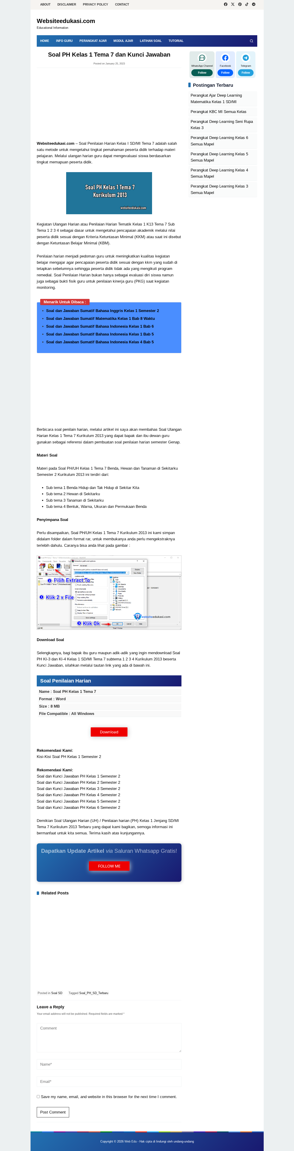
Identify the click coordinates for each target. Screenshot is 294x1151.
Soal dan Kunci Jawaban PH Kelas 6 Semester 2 (78, 807)
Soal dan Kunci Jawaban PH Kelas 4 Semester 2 (78, 795)
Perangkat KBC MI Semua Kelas (218, 112)
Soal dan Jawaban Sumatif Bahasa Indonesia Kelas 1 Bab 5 (100, 334)
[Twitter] (232, 5)
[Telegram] (253, 5)
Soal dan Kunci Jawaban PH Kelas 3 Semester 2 (78, 789)
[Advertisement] (109, 104)
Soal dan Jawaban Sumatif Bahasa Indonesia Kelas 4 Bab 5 (100, 342)
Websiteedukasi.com (66, 20)
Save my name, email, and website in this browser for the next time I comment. (109, 1097)
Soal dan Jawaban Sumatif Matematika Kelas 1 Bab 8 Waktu (100, 318)
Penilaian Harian (103, 224)
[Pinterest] (239, 5)
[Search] (251, 41)
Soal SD (56, 993)
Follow (202, 72)
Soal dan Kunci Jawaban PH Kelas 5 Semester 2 (78, 801)
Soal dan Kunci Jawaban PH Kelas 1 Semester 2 (78, 776)
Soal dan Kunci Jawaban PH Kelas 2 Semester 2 (78, 782)
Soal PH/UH (81, 533)
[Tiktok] (246, 5)
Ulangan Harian (66, 224)
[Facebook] (225, 5)
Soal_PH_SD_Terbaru (93, 993)
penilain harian (75, 429)
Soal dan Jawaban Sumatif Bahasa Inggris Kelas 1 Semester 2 (102, 311)
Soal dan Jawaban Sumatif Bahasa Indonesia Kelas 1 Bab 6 (100, 326)
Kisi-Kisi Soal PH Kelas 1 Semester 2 (69, 757)
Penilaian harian (115, 820)
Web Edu (130, 1141)
